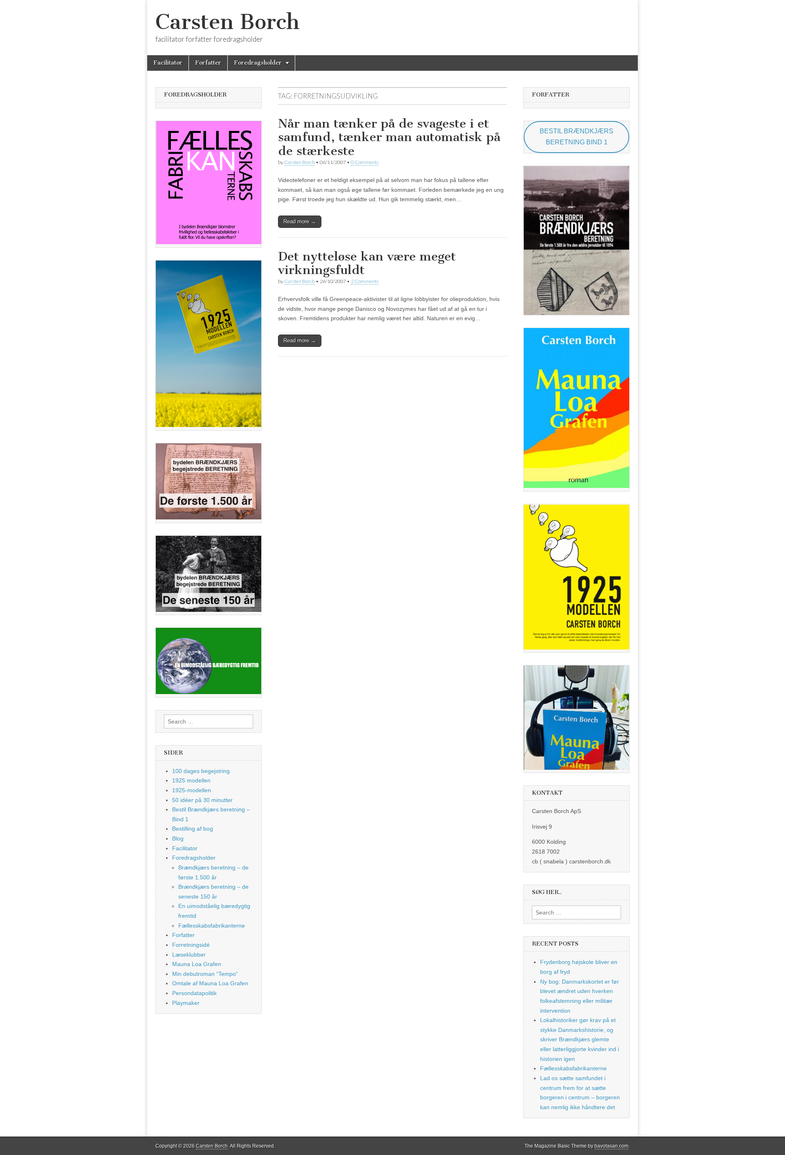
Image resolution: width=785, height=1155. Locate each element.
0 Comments (365, 162)
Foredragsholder (258, 62)
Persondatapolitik (194, 993)
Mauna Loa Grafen (196, 964)
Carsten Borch (227, 21)
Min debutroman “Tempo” (205, 974)
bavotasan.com (611, 1146)
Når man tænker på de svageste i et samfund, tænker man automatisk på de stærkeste (389, 137)
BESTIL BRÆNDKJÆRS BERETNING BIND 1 (576, 137)
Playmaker (186, 1003)
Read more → (299, 221)
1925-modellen (191, 790)
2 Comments (365, 281)
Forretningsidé (191, 945)
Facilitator (167, 62)
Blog (178, 838)
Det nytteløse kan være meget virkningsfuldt (367, 263)
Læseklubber (189, 954)
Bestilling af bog (192, 828)
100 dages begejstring (201, 771)
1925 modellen (191, 780)
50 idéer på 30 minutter (202, 800)
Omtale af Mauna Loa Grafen (210, 983)
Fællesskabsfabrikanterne (211, 925)
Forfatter (208, 62)
